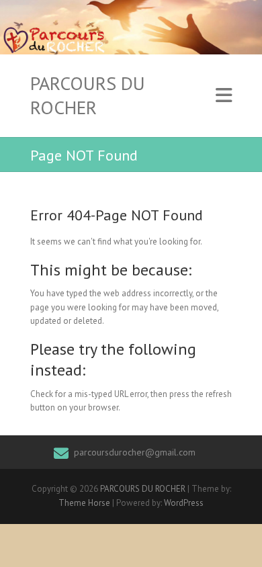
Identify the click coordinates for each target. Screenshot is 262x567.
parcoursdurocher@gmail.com (134, 452)
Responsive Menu (224, 96)
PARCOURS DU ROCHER (87, 95)
